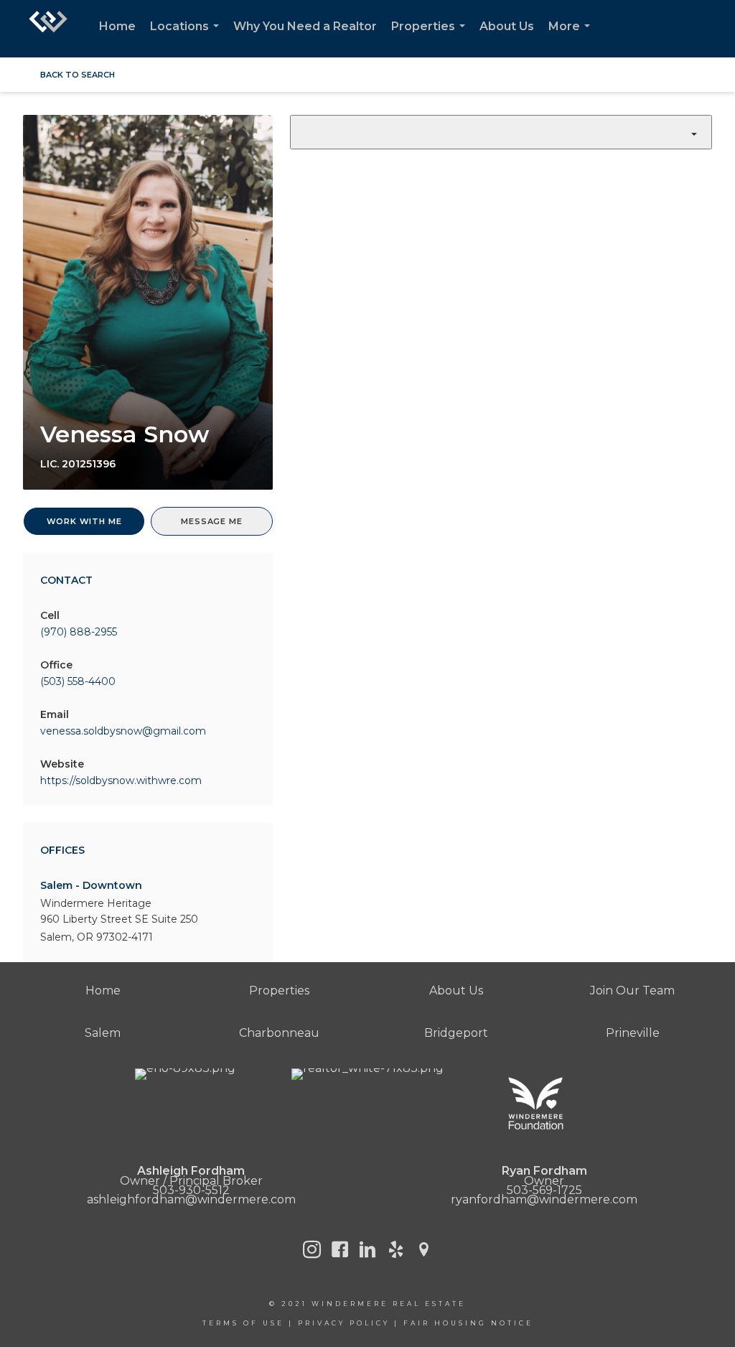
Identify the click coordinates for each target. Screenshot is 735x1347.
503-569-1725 (544, 1190)
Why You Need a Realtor (305, 26)
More (572, 38)
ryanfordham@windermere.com (544, 1199)
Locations (187, 38)
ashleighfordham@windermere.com (191, 1199)
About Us (506, 26)
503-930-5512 (191, 1190)
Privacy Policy (344, 1323)
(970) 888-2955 (78, 631)
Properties (431, 38)
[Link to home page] (48, 28)
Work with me (84, 521)
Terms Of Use (243, 1323)
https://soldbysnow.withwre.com (121, 780)
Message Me (211, 521)
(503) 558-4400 (78, 681)
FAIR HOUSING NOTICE (468, 1323)
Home (117, 26)
